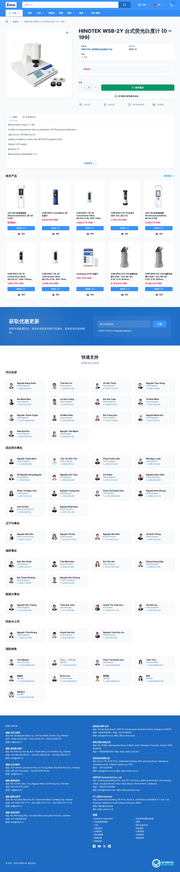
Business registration (103, 818)
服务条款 (119, 331)
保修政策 (98, 838)
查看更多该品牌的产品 (102, 49)
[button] (39, 63)
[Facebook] (94, 846)
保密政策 (98, 841)
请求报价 (139, 87)
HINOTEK (86, 49)
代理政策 (98, 831)
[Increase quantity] (95, 87)
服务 (81, 13)
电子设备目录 (142, 825)
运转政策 (140, 834)
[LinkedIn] (109, 846)
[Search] (124, 5)
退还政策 (140, 838)
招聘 (61, 13)
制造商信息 (31, 117)
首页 (30, 13)
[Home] (7, 21)
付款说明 (98, 828)
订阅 (159, 324)
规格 (15, 117)
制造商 (52, 13)
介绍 (39, 13)
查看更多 (168, 176)
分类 (14, 13)
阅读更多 (88, 163)
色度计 (16, 21)
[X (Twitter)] (104, 846)
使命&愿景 (98, 834)
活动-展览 (95, 13)
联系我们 (140, 828)
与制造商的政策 (101, 822)
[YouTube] (99, 846)
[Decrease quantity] (82, 87)
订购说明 (140, 831)
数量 (80, 82)
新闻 (69, 13)
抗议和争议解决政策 (145, 818)
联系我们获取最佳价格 (128, 96)
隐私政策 (127, 331)
